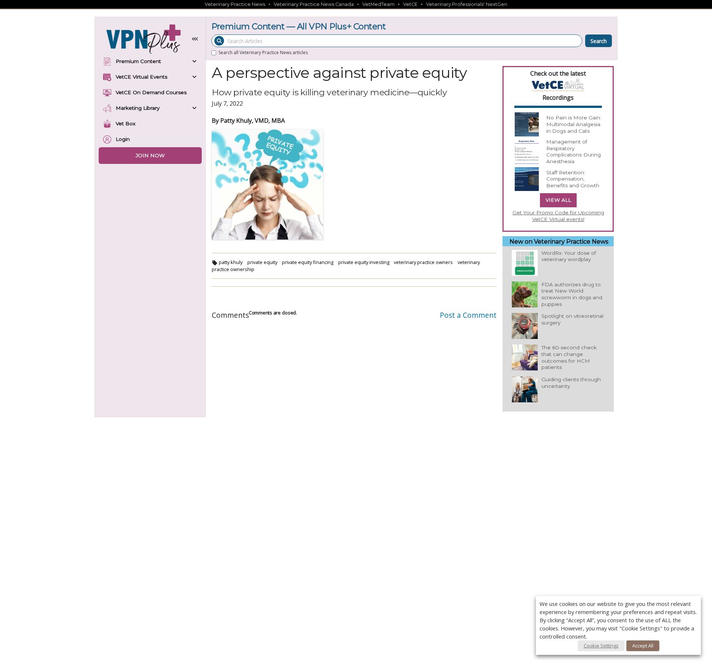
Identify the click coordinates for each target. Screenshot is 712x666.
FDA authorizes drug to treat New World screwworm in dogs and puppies (571, 294)
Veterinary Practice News (235, 4)
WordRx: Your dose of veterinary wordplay (568, 256)
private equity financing (307, 262)
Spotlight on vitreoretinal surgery (572, 319)
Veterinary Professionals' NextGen (466, 4)
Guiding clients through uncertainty (571, 382)
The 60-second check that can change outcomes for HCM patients (569, 357)
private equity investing (363, 262)
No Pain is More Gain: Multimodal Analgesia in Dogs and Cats (573, 124)
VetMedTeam (378, 4)
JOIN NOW (150, 155)
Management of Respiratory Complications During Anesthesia (573, 151)
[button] (195, 39)
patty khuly (231, 262)
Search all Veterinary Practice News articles (678, 21)
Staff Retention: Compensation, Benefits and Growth (572, 178)
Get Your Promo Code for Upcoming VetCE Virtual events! (558, 216)
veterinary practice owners (423, 262)
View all (558, 200)
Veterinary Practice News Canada (314, 4)
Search (598, 40)
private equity (262, 262)
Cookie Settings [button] (601, 645)
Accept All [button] (642, 645)
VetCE (410, 4)
